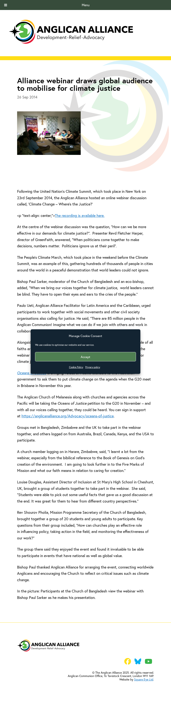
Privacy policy (92, 367)
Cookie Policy (76, 367)
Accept (85, 357)
